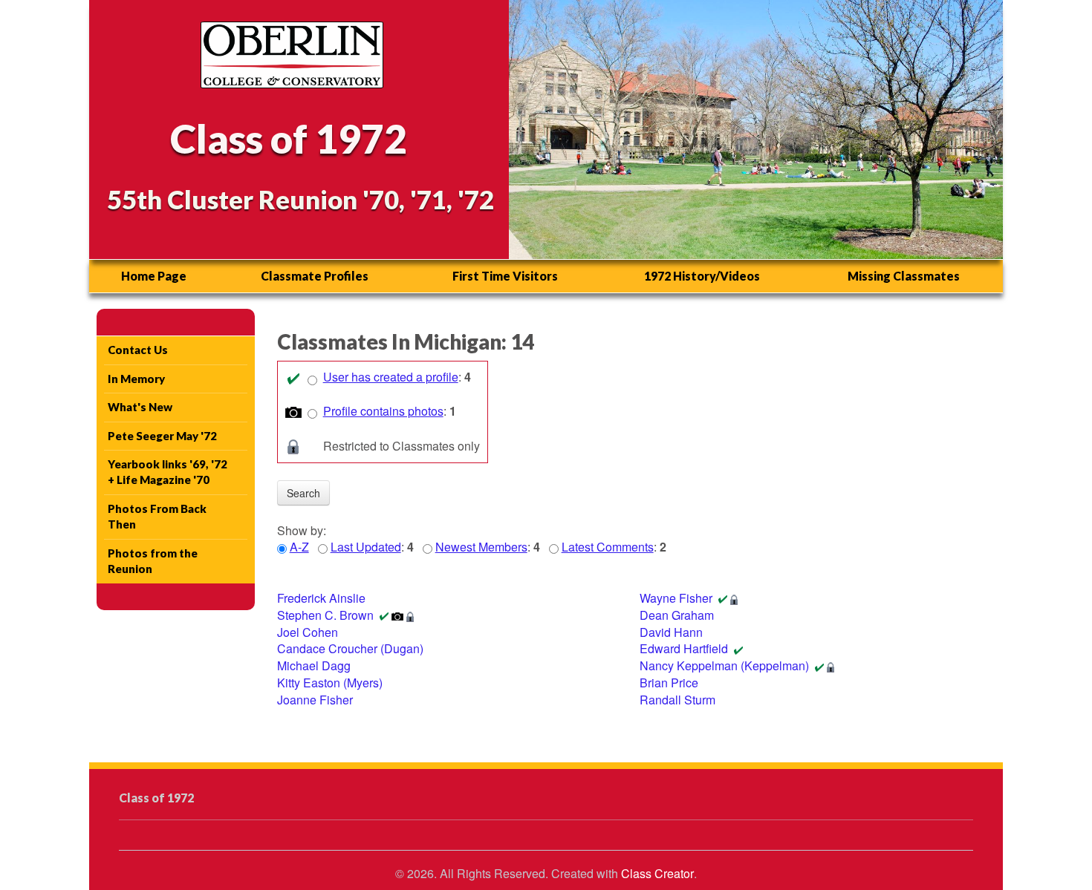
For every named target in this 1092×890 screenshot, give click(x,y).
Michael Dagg (314, 665)
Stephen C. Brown (325, 615)
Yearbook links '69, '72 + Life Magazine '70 (167, 471)
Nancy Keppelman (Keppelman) (724, 665)
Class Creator (657, 874)
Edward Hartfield (684, 648)
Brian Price (669, 682)
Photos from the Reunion (153, 560)
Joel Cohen (307, 632)
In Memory (136, 378)
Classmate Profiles (314, 276)
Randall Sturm (677, 699)
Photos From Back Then (157, 516)
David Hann (671, 632)
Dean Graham (677, 615)
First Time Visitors (505, 276)
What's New (140, 406)
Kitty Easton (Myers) (330, 682)
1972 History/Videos (702, 276)
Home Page (153, 276)
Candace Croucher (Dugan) (350, 648)
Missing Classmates (904, 276)
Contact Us (138, 349)
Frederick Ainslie (321, 597)
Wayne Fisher (676, 597)
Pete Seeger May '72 (162, 435)
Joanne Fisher (315, 699)
